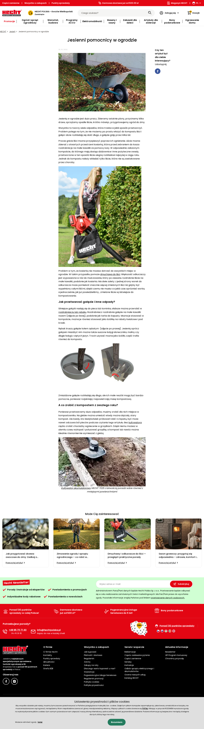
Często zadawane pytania (137, 655)
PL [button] (197, 3)
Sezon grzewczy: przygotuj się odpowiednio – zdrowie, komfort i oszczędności (177, 555)
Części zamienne (10, 3)
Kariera (46, 665)
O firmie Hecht (50, 651)
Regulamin (89, 658)
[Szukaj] (149, 13)
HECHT (3, 31)
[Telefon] (5, 631)
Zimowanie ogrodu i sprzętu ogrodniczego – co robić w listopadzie (72, 555)
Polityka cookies (91, 681)
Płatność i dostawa (93, 655)
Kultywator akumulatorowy (76, 488)
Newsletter (170, 651)
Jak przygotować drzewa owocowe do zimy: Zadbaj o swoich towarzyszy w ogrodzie (23, 555)
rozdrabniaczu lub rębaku (72, 312)
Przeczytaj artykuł (14, 562)
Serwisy (128, 661)
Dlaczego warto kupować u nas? (99, 668)
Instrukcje (129, 665)
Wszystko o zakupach (35, 3)
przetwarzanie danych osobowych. (168, 597)
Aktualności (48, 661)
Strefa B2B (48, 668)
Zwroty (87, 661)
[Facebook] (6, 681)
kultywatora (135, 422)
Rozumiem (116, 722)
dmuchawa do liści (110, 274)
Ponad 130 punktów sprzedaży (177, 625)
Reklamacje (130, 651)
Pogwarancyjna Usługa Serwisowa (100, 675)
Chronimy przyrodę (174, 658)
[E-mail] (33, 631)
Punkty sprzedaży (61, 3)
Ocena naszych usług (134, 674)
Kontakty (47, 655)
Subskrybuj (183, 584)
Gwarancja (89, 671)
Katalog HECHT (131, 678)
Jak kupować (90, 651)
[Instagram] (14, 681)
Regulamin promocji (93, 678)
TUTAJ (145, 708)
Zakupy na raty (91, 665)
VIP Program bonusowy (176, 655)
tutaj (40, 722)
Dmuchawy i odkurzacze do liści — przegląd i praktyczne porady (127, 555)
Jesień (12, 31)
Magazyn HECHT (179, 3)
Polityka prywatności (94, 685)
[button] (61, 647)
